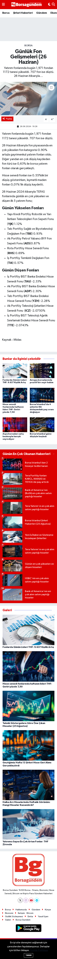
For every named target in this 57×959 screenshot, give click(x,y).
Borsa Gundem (23, 920)
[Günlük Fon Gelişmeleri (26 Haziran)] (28, 98)
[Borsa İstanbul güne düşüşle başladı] (42, 424)
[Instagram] (25, 900)
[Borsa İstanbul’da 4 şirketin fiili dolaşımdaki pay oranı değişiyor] (42, 395)
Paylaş (9, 119)
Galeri (8, 920)
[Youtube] (31, 900)
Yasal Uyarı (43, 916)
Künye (48, 909)
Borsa (5, 13)
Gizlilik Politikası (39, 950)
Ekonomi (9, 913)
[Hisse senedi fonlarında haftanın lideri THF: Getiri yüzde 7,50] (15, 395)
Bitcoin (30, 913)
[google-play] (28, 928)
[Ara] (53, 5)
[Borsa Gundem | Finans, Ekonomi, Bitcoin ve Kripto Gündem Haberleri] (26, 4)
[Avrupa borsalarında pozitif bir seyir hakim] (42, 370)
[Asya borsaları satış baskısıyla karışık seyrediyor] (15, 424)
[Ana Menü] (3, 5)
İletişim (21, 913)
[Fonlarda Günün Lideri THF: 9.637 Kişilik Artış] (15, 370)
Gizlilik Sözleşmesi (14, 916)
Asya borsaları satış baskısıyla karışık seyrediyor (13, 436)
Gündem (41, 13)
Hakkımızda (21, 909)
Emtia (30, 916)
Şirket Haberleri (23, 13)
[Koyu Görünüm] (49, 5)
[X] (20, 900)
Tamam (28, 955)
